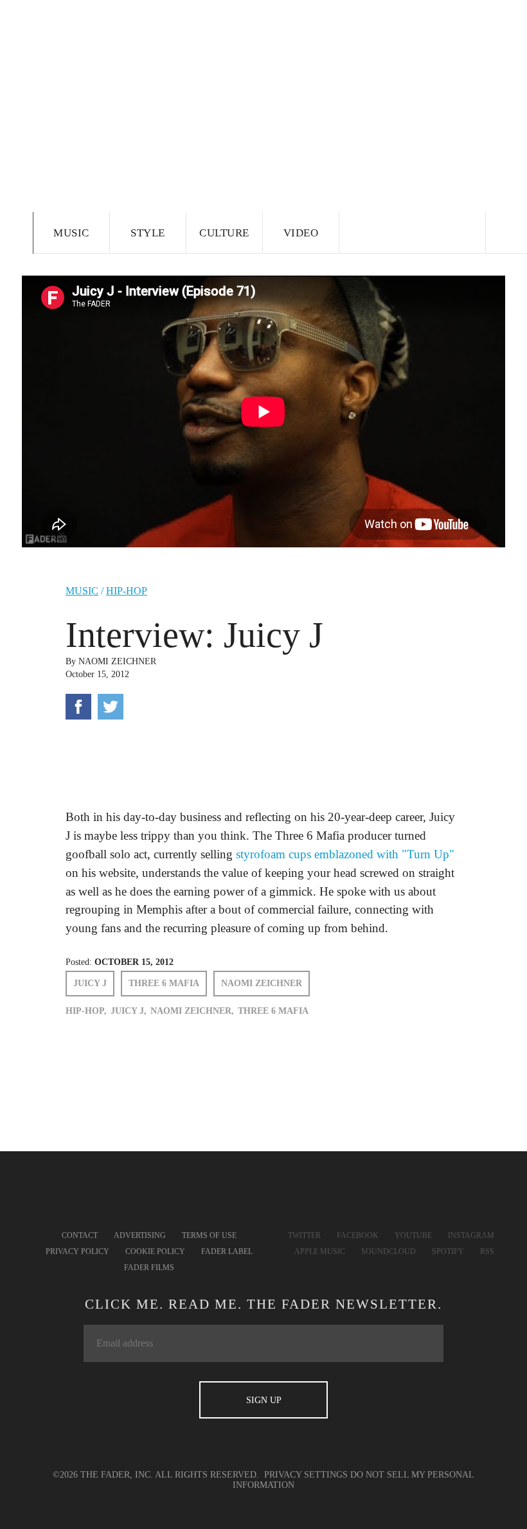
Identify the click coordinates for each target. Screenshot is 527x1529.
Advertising (140, 1235)
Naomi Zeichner (117, 661)
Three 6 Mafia (164, 983)
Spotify (448, 1251)
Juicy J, (129, 1011)
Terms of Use (209, 1235)
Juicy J (90, 983)
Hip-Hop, (86, 1011)
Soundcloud (388, 1251)
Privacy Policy (77, 1251)
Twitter (304, 1235)
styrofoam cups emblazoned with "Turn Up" (345, 854)
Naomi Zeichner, (192, 1011)
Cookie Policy (155, 1251)
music (82, 590)
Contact (80, 1235)
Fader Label (227, 1251)
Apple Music (319, 1251)
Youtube (413, 1235)
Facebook (358, 1235)
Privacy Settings (306, 1475)
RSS (487, 1251)
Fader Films (149, 1267)
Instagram (471, 1235)
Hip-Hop (126, 590)
